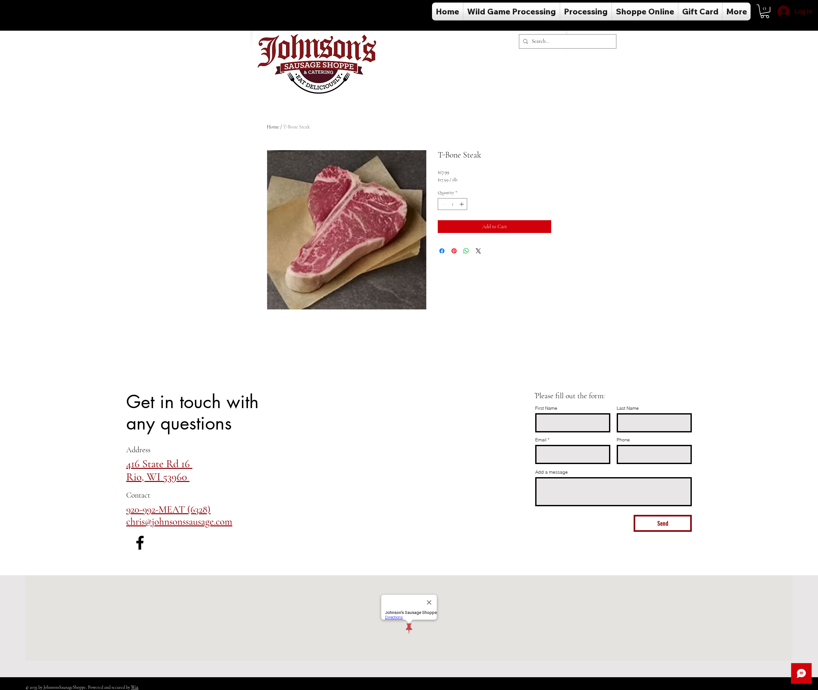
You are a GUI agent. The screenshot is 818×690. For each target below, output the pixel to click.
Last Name (628, 408)
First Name (546, 408)
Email (540, 440)
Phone (623, 440)
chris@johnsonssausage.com (179, 522)
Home (273, 127)
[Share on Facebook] (442, 251)
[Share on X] (478, 251)
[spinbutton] (452, 204)
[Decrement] (443, 204)
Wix (134, 687)
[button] (765, 11)
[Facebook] (140, 542)
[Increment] (462, 204)
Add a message (551, 472)
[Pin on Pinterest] (454, 251)
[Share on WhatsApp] (466, 251)
